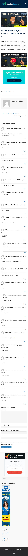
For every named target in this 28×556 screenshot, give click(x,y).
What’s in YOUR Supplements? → (19, 116)
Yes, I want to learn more (14, 80)
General (3, 534)
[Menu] (25, 4)
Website (3, 435)
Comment (3, 410)
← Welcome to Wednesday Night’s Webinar (10, 113)
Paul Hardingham (5, 538)
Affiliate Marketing (9, 91)
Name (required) (5, 425)
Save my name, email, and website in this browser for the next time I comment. (13, 443)
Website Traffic (5, 540)
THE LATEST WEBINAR (15, 472)
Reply (25, 138)
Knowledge (4, 536)
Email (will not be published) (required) (10, 430)
